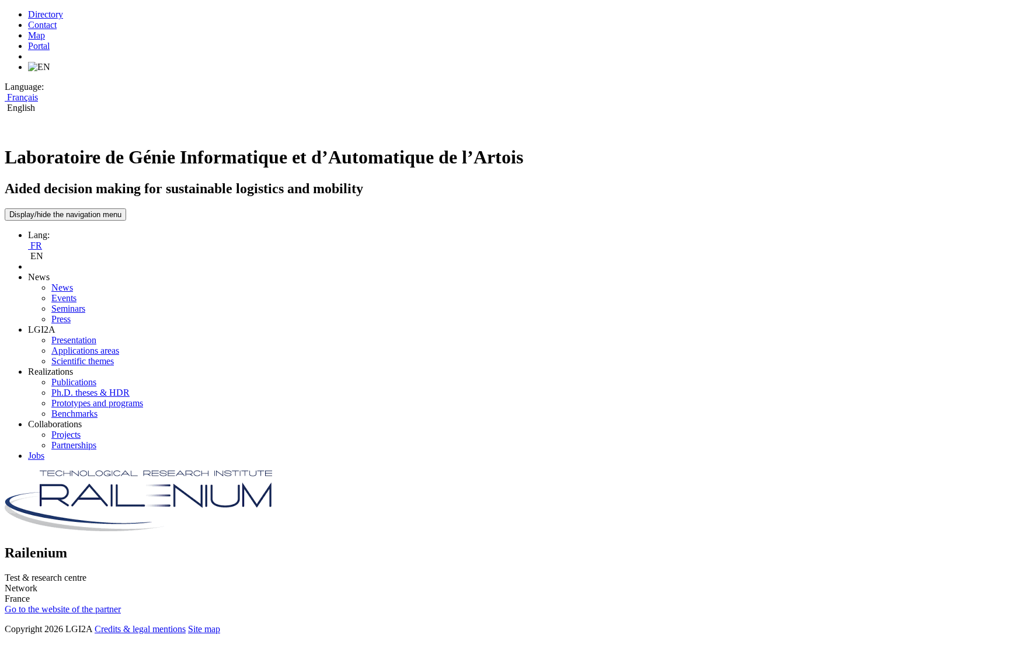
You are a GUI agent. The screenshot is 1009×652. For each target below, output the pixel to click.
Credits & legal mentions (140, 629)
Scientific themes (82, 361)
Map (36, 35)
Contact (42, 25)
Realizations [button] (50, 371)
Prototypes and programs (97, 403)
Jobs (36, 456)
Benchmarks (74, 414)
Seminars (68, 308)
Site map (204, 629)
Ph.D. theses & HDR (90, 393)
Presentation (73, 340)
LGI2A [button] (41, 329)
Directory (45, 14)
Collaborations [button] (55, 424)
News (62, 287)
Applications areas (85, 350)
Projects (66, 435)
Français (21, 97)
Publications (73, 382)
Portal (39, 46)
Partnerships (73, 445)
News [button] (39, 277)
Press (61, 319)
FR (35, 245)
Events (63, 298)
